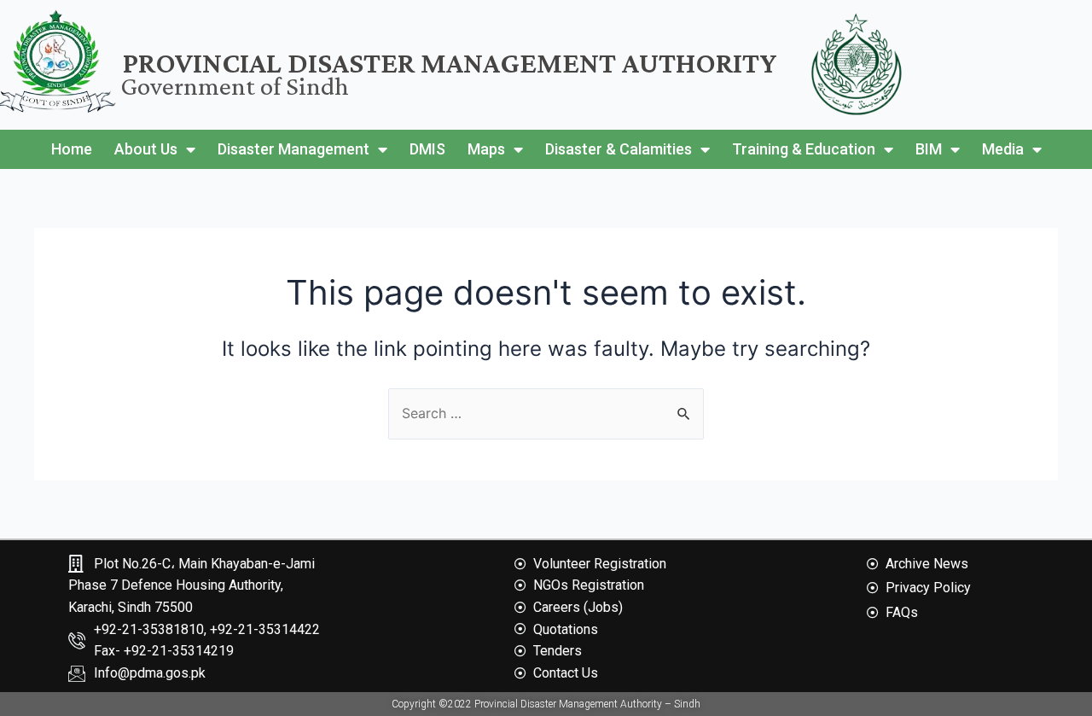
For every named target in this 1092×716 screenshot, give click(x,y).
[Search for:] (546, 413)
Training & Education (803, 149)
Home (71, 149)
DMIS (427, 149)
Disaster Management (293, 149)
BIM (928, 149)
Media (1003, 149)
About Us (145, 149)
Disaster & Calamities (618, 149)
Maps (486, 149)
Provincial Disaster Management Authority (450, 62)
